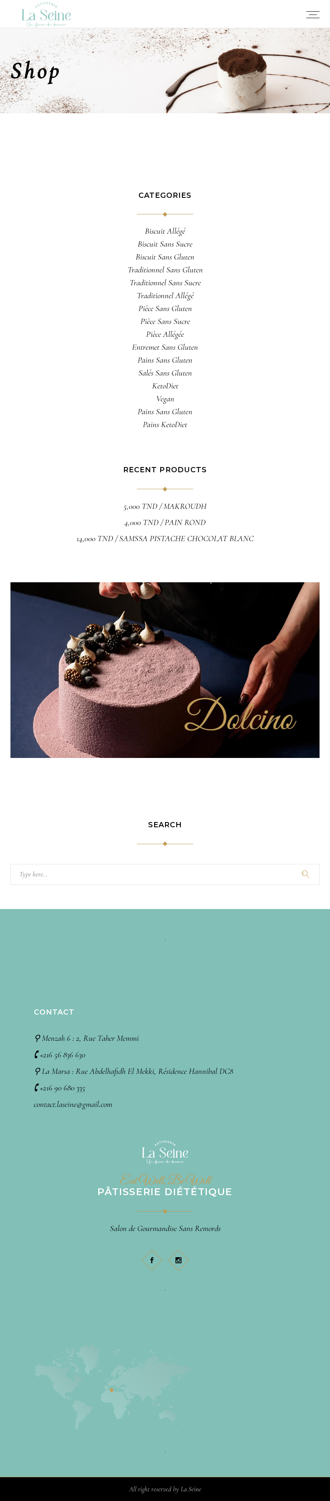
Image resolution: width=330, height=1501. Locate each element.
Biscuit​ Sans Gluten (165, 257)
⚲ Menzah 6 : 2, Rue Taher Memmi (86, 1038)
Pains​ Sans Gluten (165, 360)
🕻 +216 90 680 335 (59, 1088)
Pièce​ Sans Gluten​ (165, 308)
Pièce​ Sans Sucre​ (165, 321)
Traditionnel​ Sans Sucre (165, 283)
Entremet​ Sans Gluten (165, 347)
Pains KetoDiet (165, 424)
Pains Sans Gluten (165, 412)
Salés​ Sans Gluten (165, 373)
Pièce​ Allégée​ (165, 334)
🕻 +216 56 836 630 (59, 1055)
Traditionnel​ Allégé (165, 296)
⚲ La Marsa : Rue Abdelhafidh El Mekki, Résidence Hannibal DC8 (133, 1071)
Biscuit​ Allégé (165, 231)
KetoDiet (165, 386)
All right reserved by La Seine (165, 1489)
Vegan (165, 399)
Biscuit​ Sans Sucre (165, 244)
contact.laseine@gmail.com (73, 1104)
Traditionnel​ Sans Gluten (165, 270)
